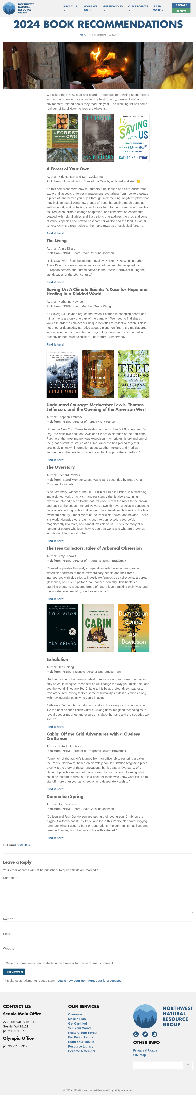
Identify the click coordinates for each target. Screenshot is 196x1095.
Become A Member (81, 1051)
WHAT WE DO (90, 8)
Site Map (139, 1055)
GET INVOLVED (113, 6)
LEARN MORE (157, 8)
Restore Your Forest (82, 1032)
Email (8, 933)
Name (8, 919)
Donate (181, 5)
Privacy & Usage (145, 1050)
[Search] (187, 1065)
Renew (181, 11)
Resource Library (80, 1046)
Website (8, 948)
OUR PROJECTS (138, 6)
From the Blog (22, 845)
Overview (75, 1014)
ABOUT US (70, 6)
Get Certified (77, 1023)
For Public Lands (80, 1037)
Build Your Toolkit (81, 1042)
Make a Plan (77, 1019)
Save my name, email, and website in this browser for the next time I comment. (60, 963)
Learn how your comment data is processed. (90, 980)
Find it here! (55, 233)
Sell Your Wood (79, 1028)
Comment (11, 877)
